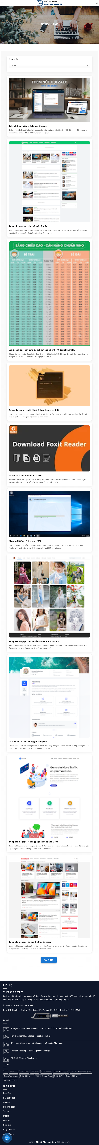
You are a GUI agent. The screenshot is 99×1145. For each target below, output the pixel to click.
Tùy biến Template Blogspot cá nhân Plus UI (31, 1036)
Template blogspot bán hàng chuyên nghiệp (30, 1051)
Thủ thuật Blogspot (73, 1076)
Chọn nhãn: (14, 59)
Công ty (6, 1102)
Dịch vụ (6, 1120)
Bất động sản (9, 1098)
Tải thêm (48, 960)
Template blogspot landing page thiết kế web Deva (33, 842)
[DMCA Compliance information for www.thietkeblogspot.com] (41, 1016)
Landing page (9, 1107)
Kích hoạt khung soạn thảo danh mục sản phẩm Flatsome (37, 1043)
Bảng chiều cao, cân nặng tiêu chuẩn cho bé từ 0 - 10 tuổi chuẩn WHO (42, 350)
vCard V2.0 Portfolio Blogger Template (28, 741)
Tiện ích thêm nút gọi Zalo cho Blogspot (28, 126)
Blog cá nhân (9, 1129)
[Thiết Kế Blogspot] (49, 3)
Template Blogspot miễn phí (81, 1072)
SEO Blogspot (46, 1072)
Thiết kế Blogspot (26, 1076)
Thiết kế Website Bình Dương (24, 1058)
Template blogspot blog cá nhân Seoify (28, 226)
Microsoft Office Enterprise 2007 (25, 541)
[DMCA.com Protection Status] (60, 1015)
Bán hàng (7, 1093)
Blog (5, 1072)
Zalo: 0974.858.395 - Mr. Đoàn (19, 1005)
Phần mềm (35, 1072)
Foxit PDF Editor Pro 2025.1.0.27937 (26, 475)
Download (14, 1072)
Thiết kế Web (59, 1076)
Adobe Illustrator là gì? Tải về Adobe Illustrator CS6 (34, 410)
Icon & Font (24, 1072)
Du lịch (6, 1116)
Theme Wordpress (11, 1076)
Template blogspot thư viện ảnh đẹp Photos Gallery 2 (34, 641)
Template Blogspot (61, 1072)
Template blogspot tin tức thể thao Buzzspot (30, 942)
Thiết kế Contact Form (44, 1076)
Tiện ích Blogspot (10, 1080)
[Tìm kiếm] (97, 3)
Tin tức (6, 1111)
